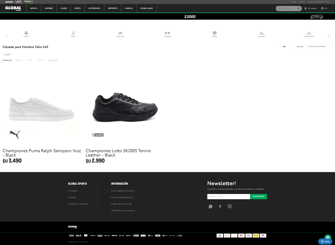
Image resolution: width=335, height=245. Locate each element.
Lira (17, 2)
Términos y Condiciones (123, 211)
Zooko (7, 2)
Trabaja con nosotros (78, 204)
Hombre (49, 8)
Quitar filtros (53, 60)
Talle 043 (40, 60)
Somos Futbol (28, 2)
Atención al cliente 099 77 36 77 (319, 2)
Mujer (64, 8)
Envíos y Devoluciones (122, 197)
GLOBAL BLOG (147, 8)
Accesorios (94, 8)
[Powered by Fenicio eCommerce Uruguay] (263, 242)
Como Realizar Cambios (122, 191)
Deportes (112, 8)
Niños (78, 8)
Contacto (302, 2)
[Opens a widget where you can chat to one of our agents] (325, 241)
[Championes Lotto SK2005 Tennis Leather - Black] (126, 106)
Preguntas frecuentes (121, 204)
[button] (298, 8)
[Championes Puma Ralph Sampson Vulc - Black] (43, 106)
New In (33, 8)
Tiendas (293, 2)
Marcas (129, 8)
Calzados (19, 60)
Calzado (29, 60)
